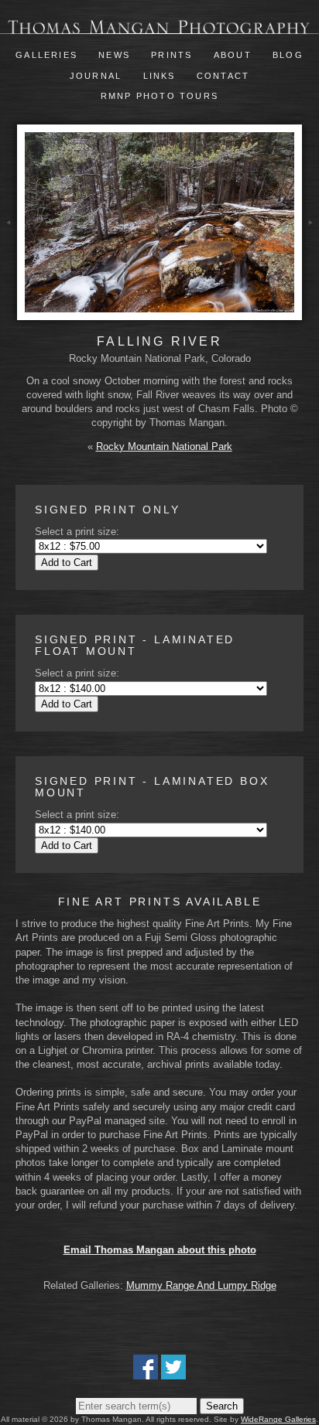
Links (159, 75)
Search (222, 1406)
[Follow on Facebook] (145, 1372)
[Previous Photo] (8, 245)
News (114, 55)
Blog (288, 55)
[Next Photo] (310, 245)
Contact (223, 75)
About (233, 55)
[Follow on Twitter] (173, 1372)
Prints (171, 55)
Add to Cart (66, 562)
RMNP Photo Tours (159, 96)
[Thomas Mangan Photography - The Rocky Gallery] (159, 26)
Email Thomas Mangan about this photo (159, 1250)
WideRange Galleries (278, 1419)
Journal (98, 75)
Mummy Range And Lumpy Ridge (201, 1285)
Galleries (46, 55)
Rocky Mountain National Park (164, 446)
